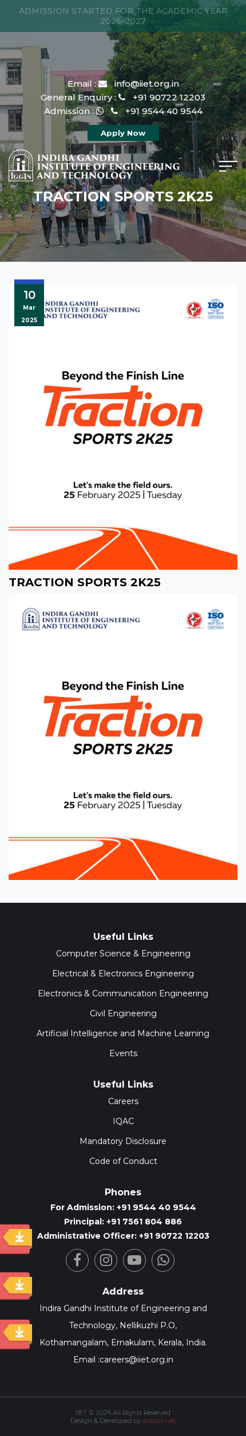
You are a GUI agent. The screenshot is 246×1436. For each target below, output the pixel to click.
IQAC (123, 1121)
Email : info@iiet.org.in (123, 83)
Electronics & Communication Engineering (123, 993)
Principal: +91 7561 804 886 (123, 1221)
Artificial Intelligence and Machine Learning (123, 1033)
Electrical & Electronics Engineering (123, 973)
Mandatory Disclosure (123, 1141)
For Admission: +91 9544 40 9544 (123, 1207)
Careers (123, 1101)
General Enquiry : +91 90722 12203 (123, 97)
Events (123, 1053)
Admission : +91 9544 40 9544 (123, 111)
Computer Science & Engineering (123, 953)
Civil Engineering (123, 1013)
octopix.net (159, 1421)
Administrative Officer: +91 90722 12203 (123, 1236)
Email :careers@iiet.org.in (123, 1359)
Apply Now (123, 132)
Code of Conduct (123, 1161)
